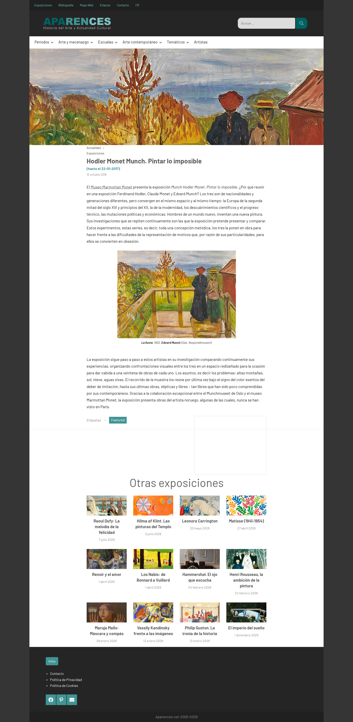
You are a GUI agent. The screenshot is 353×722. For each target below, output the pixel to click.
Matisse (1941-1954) (246, 520)
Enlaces (105, 5)
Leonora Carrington (200, 520)
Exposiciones (43, 5)
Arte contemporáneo (140, 42)
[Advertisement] (230, 444)
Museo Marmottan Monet (111, 187)
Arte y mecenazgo (73, 42)
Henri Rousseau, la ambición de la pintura (246, 580)
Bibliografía (65, 5)
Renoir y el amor (106, 574)
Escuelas (105, 42)
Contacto (123, 5)
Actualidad (94, 148)
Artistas (201, 42)
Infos (52, 661)
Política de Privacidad (66, 680)
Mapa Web (86, 5)
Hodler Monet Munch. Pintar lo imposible (144, 161)
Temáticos (176, 42)
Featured (118, 420)
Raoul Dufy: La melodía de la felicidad (107, 526)
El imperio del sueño (246, 627)
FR (137, 5)
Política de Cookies (64, 685)
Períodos (42, 42)
